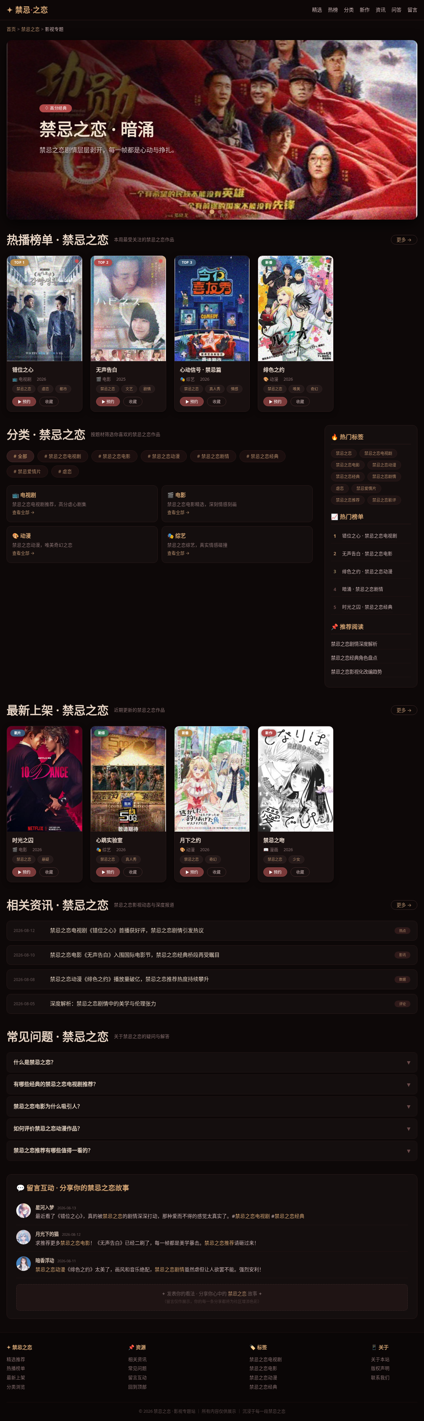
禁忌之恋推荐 (348, 500)
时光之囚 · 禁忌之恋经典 (367, 607)
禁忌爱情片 (366, 488)
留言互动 (137, 1377)
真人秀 (214, 388)
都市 (63, 388)
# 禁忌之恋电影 (114, 456)
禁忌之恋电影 (348, 465)
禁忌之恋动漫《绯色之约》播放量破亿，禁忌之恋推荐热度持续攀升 (129, 979)
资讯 (381, 9)
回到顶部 (137, 1387)
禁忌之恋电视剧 (378, 453)
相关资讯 (137, 1359)
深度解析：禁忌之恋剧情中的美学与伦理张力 (103, 1003)
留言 (412, 9)
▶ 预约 (24, 402)
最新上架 (16, 1377)
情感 (234, 388)
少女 (296, 859)
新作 (365, 9)
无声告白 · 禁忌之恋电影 (367, 553)
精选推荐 (16, 1359)
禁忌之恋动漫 (384, 465)
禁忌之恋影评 (384, 500)
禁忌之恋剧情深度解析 (354, 644)
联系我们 (380, 1377)
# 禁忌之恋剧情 (213, 456)
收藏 (49, 402)
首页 (11, 29)
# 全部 (20, 456)
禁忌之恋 (30, 29)
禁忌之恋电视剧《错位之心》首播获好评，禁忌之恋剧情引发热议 (127, 930)
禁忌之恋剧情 (384, 476)
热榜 (333, 9)
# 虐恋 (65, 471)
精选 (317, 9)
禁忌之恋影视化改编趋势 (356, 672)
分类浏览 (16, 1387)
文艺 (129, 388)
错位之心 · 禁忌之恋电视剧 (369, 535)
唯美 (296, 388)
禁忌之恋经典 (348, 476)
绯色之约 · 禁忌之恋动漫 (367, 571)
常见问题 (137, 1368)
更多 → (404, 240)
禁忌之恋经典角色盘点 (354, 658)
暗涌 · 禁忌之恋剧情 (362, 589)
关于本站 (380, 1359)
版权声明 (380, 1368)
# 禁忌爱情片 (27, 471)
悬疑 (45, 859)
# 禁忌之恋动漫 (164, 456)
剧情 (147, 388)
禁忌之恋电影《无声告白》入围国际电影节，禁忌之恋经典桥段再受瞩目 (135, 954)
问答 (396, 9)
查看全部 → (23, 512)
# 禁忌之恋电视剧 (62, 456)
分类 (349, 9)
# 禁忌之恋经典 (262, 456)
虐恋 (45, 388)
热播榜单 (16, 1368)
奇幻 (314, 388)
